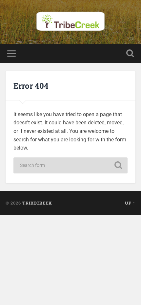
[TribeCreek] (70, 21)
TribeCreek (37, 203)
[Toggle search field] (130, 53)
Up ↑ (130, 203)
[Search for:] (70, 165)
